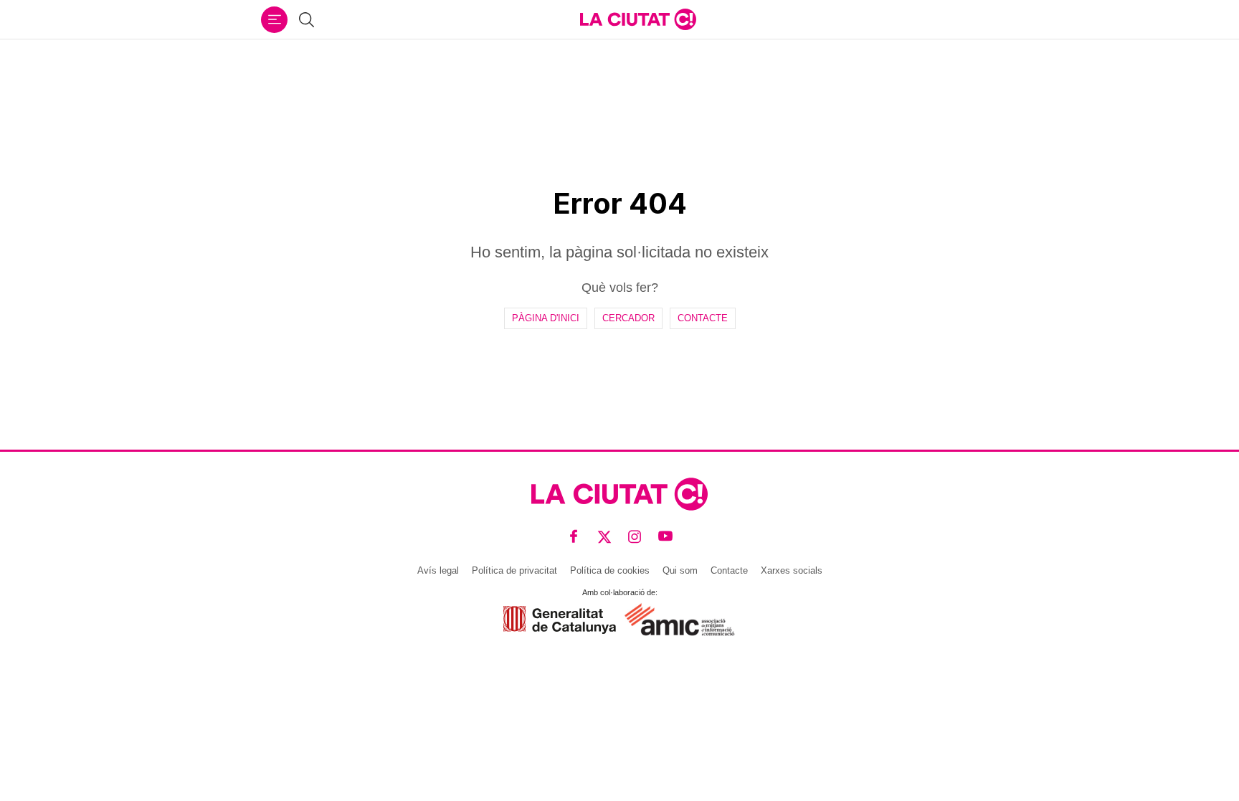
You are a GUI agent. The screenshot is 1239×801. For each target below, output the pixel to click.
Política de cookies (610, 570)
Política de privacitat (514, 570)
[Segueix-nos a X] (605, 537)
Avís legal (438, 570)
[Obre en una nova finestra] (559, 620)
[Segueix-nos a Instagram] (635, 537)
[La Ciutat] (638, 19)
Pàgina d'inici (545, 318)
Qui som (680, 570)
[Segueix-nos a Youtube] (666, 537)
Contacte (703, 318)
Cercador (628, 318)
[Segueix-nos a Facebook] (574, 537)
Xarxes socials (791, 570)
